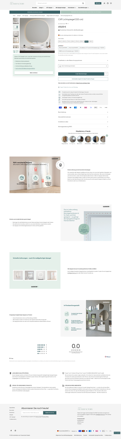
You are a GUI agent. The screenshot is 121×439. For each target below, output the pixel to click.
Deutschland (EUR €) (64, 431)
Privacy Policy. (45, 416)
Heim (14, 15)
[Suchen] (83, 3)
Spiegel (19, 15)
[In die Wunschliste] (106, 74)
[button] (34, 12)
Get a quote (117, 432)
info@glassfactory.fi (72, 273)
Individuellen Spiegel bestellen (96, 435)
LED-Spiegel (25, 15)
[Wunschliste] (111, 3)
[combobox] (60, 3)
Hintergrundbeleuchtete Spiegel (37, 15)
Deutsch (74, 431)
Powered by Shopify (25, 435)
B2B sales (98, 3)
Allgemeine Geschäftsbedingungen (64, 435)
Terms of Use (38, 416)
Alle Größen (61, 38)
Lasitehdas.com (16, 435)
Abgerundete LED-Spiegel (53, 15)
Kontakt (85, 435)
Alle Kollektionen (78, 435)
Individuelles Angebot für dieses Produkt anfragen (83, 78)
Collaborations (108, 435)
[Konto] (104, 3)
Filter (12, 358)
